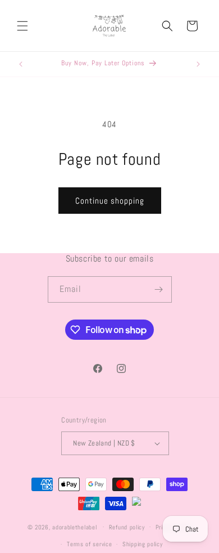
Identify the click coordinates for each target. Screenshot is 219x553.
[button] (22, 26)
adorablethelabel (74, 526)
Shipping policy (142, 544)
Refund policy (127, 527)
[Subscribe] (159, 289)
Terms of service (89, 544)
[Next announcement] (198, 64)
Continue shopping (109, 200)
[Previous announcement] (20, 64)
